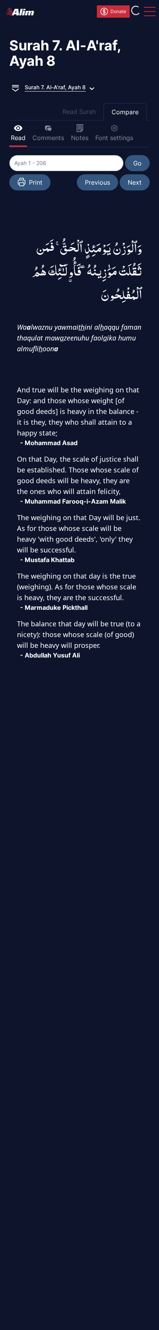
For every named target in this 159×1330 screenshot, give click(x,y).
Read (18, 138)
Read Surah (79, 111)
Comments (48, 138)
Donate (118, 11)
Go (137, 163)
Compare (125, 112)
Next (135, 182)
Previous (97, 182)
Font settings (114, 138)
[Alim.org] (22, 11)
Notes (79, 138)
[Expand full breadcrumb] (15, 87)
